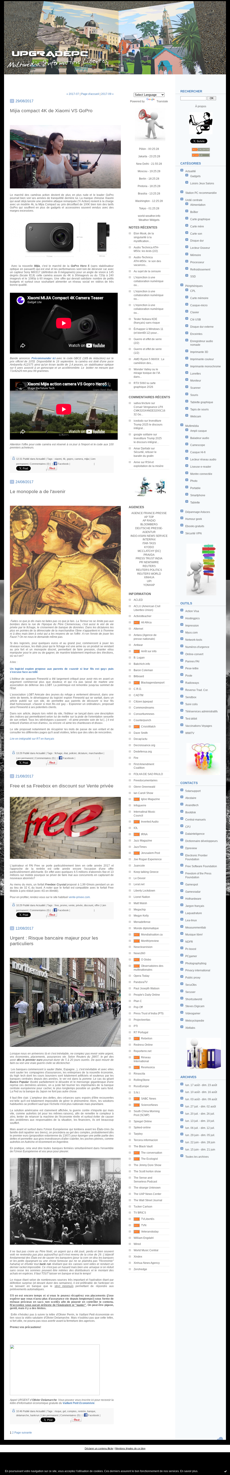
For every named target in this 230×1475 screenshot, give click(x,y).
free (57, 905)
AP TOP (149, 517)
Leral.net (139, 884)
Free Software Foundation (201, 866)
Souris (194, 395)
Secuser (190, 992)
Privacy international (197, 970)
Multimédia (192, 426)
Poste (188, 675)
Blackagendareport (152, 682)
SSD (193, 276)
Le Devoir (140, 878)
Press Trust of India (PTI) (149, 1013)
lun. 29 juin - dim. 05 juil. (200, 1135)
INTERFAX (149, 539)
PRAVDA (149, 554)
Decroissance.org (144, 745)
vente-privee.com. (80, 897)
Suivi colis (191, 704)
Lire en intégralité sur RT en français (32, 738)
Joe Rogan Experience (148, 859)
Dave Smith (141, 732)
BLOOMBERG (149, 524)
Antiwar (138, 645)
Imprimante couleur (202, 359)
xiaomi (58, 458)
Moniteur (195, 380)
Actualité (190, 171)
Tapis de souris (199, 409)
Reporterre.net (142, 1051)
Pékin (142, 149)
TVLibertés (147, 1219)
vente (72, 905)
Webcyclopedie (194, 1020)
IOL (136, 828)
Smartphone (197, 495)
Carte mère (197, 226)
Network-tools (193, 639)
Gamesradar (193, 891)
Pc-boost (190, 949)
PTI (136, 1026)
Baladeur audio (199, 438)
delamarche (22, 1415)
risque (58, 1411)
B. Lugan (139, 657)
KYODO (149, 547)
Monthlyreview (150, 940)
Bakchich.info (142, 663)
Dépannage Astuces (197, 512)
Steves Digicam (194, 1006)
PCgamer (191, 956)
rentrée (82, 1411)
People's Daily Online (147, 994)
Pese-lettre (192, 668)
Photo (193, 481)
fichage (58, 753)
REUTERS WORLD (149, 573)
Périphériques (194, 286)
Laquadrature (193, 913)
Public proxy (192, 977)
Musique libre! (194, 934)
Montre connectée (201, 474)
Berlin (142, 178)
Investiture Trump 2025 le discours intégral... (148, 424)
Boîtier (194, 212)
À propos (200, 106)
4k (64, 458)
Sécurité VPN (193, 533)
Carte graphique (200, 219)
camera (79, 458)
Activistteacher (142, 616)
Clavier (194, 312)
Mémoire (195, 255)
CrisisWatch (148, 726)
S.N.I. (137, 1092)
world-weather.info (149, 215)
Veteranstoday (150, 1231)
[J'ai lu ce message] (225, 1471)
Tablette (195, 502)
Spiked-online (142, 1127)
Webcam (195, 416)
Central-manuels (195, 819)
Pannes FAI (192, 661)
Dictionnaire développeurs (201, 841)
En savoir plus (188, 1471)
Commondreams (144, 707)
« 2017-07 (72, 94)
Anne (137, 462)
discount (88, 905)
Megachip (140, 909)
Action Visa (192, 611)
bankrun (34, 1415)
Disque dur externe (202, 326)
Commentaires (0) (40, 463)
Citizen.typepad (143, 701)
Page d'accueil (90, 94)
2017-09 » (107, 94)
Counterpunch (142, 720)
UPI (149, 581)
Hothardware (193, 898)
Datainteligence (195, 833)
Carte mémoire (199, 298)
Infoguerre (140, 805)
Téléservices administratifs (201, 711)
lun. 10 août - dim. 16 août (201, 1092)
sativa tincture (142, 403)
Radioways (192, 682)
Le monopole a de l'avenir (37, 491)
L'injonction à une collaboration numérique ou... (149, 281)
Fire (136, 757)
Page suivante (23, 1432)
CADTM (138, 695)
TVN (143, 1225)
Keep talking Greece (146, 872)
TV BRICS (140, 1212)
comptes (72, 1411)
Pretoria (142, 186)
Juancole (139, 865)
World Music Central (146, 1250)
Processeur (197, 262)
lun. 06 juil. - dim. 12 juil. (200, 1128)
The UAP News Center (147, 1194)
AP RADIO (149, 520)
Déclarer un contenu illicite (99, 1448)
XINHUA (149, 577)
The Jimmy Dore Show (147, 1165)
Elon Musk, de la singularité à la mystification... (144, 237)
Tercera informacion (146, 1140)
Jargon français (194, 906)
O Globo (146, 959)
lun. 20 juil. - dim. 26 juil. (200, 1113)
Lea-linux (191, 920)
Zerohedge (140, 1269)
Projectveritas (142, 1019)
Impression (192, 625)
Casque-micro (199, 305)
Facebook (63, 463)
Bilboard (139, 676)
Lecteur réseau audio (203, 459)
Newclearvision (143, 947)
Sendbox (190, 697)
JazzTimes (140, 846)
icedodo (139, 420)
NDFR (189, 941)
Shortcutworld (193, 999)
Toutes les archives (197, 1156)
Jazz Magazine (143, 840)
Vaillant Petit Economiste (79, 1403)
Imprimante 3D (199, 352)
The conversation (151, 1152)
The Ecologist (149, 1158)
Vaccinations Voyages (198, 725)
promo (63, 905)
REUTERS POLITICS (149, 570)
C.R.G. (138, 689)
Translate (162, 101)
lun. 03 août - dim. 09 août (201, 1099)
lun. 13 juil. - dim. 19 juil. (200, 1121)
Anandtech (192, 805)
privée (79, 905)
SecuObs (191, 984)
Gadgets (195, 176)
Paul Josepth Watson (146, 988)
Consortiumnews (144, 714)
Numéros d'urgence (197, 647)
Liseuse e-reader (200, 466)
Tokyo (142, 208)
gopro (70, 458)
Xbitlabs (190, 1027)
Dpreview (191, 848)
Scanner (195, 387)
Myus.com (191, 632)
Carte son (196, 233)
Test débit (191, 718)
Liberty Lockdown (144, 890)
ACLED (138, 599)
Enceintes (196, 334)
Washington (142, 201)
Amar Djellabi (142, 448)
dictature (82, 753)
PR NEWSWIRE (149, 562)
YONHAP (149, 585)
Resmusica (148, 1067)
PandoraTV (141, 982)
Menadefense (142, 922)
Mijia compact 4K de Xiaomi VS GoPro (51, 110)
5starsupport (193, 791)
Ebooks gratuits (194, 526)
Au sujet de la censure (147, 271)
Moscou (142, 171)
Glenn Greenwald (144, 786)
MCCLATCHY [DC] (149, 551)
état (66, 753)
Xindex (138, 1256)
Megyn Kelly (141, 915)
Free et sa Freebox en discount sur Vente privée (61, 785)
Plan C (138, 1001)
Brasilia (142, 193)
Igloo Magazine (150, 799)
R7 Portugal (141, 1032)
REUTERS (149, 566)
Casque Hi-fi (198, 452)
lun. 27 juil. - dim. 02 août (200, 1106)
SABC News (148, 1098)
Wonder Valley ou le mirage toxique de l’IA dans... (147, 373)
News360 (139, 953)
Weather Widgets (149, 220)
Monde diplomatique (146, 928)
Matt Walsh (140, 903)
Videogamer (192, 1013)
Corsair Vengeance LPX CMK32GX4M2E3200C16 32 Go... (149, 410)
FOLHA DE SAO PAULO (148, 774)
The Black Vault (143, 1146)
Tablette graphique (201, 402)
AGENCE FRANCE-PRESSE (149, 513)
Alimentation (198, 204)
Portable (195, 488)
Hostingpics (192, 618)
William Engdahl (144, 1237)
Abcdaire (190, 798)
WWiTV (189, 733)
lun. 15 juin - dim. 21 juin (200, 1149)
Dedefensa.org (143, 751)
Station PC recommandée (201, 192)
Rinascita (139, 1073)
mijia (86, 458)
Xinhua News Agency (147, 1263)
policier (73, 753)
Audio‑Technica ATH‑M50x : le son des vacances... (147, 261)
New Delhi (142, 163)
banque (91, 1411)
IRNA (144, 834)
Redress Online (143, 1044)
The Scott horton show (147, 1171)
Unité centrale (193, 200)
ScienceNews (149, 1105)
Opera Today (141, 975)
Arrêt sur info (149, 651)
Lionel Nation (142, 897)
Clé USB (195, 319)
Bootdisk (190, 812)
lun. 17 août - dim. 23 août (201, 1085)
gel (64, 1411)
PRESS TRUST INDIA (149, 558)
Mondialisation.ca (152, 934)
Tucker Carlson (143, 1206)
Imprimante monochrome (205, 366)
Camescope (197, 445)
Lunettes (195, 373)
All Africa (146, 622)
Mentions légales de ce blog (130, 1448)
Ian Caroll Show (143, 793)
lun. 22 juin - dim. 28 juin (200, 1142)
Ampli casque (198, 430)
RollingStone (142, 1080)
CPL (193, 291)
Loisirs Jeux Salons (202, 183)
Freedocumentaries (145, 780)
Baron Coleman (143, 670)
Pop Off (138, 1007)
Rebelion (146, 1038)
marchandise (96, 753)
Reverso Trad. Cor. (196, 690)
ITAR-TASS (149, 543)
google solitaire (143, 434)
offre (97, 905)
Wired (137, 1244)
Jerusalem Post (150, 853)
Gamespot (191, 884)
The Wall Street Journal (148, 1200)
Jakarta (142, 156)
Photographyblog (195, 963)
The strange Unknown (147, 1187)
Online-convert (194, 654)
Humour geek (193, 519)
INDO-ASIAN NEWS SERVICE (149, 535)
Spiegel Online (143, 1121)
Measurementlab (195, 927)
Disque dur (197, 240)
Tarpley (138, 1133)
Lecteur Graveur (200, 247)
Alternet (138, 628)
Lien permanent (24, 758)
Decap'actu (140, 739)
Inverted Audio (150, 821)
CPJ (187, 826)
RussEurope (141, 1086)
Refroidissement (200, 269)
